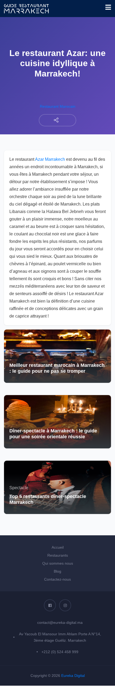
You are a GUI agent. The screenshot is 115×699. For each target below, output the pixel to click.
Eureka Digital (73, 675)
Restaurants (57, 555)
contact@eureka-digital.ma (60, 622)
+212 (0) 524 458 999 (59, 652)
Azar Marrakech (50, 159)
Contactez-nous (57, 579)
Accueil (58, 547)
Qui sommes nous (57, 563)
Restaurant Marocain (57, 106)
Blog (57, 571)
